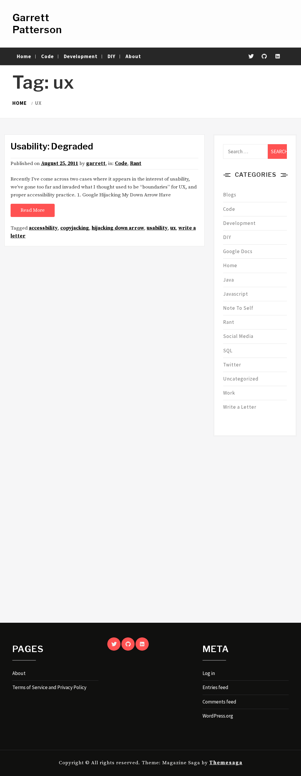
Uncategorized (241, 379)
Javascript (235, 294)
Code (47, 56)
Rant (135, 163)
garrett (96, 163)
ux (173, 228)
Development (81, 56)
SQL (228, 350)
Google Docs (237, 251)
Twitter (232, 364)
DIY (112, 56)
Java (228, 280)
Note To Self (238, 308)
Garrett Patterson (37, 23)
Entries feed (215, 687)
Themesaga (226, 763)
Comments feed (219, 701)
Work (229, 393)
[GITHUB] (128, 644)
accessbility (43, 228)
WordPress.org (218, 716)
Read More (33, 210)
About (133, 56)
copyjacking (74, 228)
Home (24, 56)
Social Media (238, 336)
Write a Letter (239, 407)
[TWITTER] (114, 644)
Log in (209, 673)
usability (157, 228)
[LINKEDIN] (142, 644)
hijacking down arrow (118, 228)
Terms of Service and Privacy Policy (49, 687)
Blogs (229, 194)
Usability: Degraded (52, 146)
